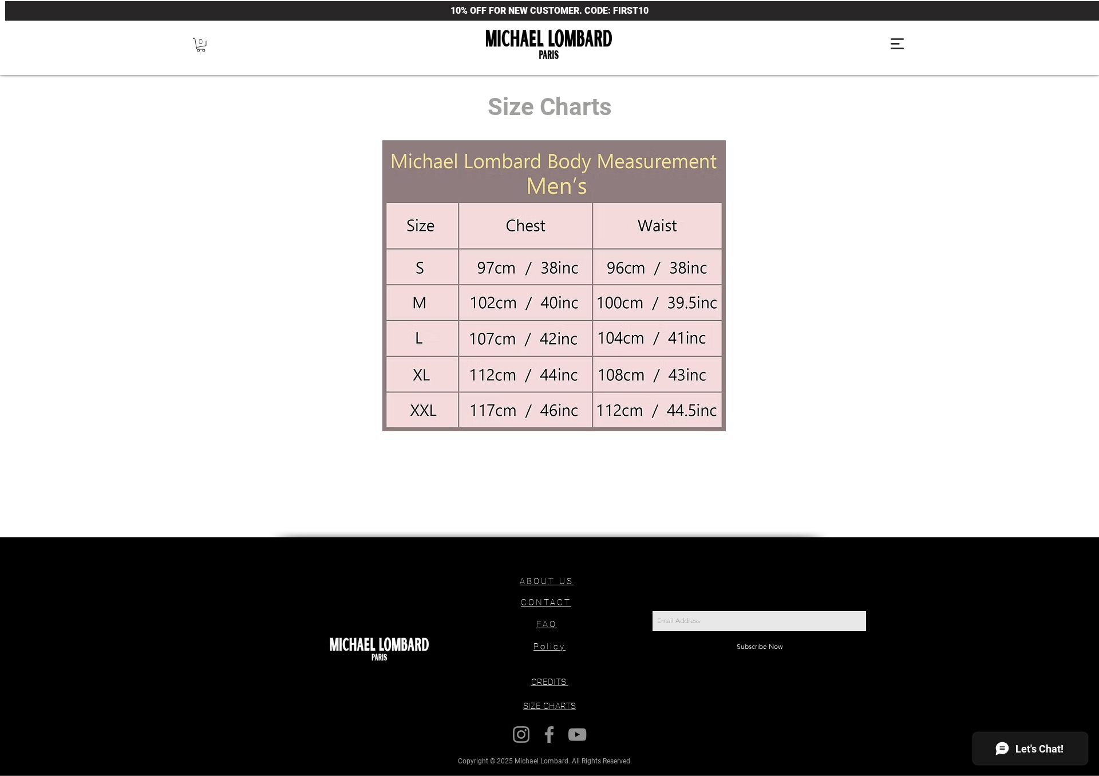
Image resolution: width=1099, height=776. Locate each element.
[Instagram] (521, 734)
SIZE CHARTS (549, 706)
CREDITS (549, 682)
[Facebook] (549, 734)
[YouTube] (577, 734)
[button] (201, 45)
